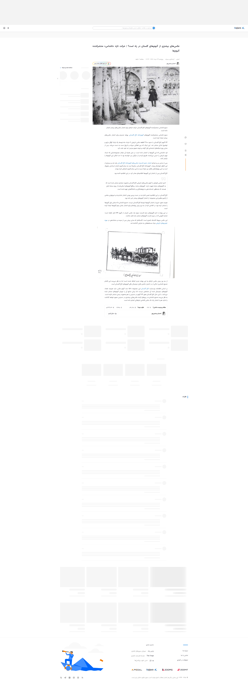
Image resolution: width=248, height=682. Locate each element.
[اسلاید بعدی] (57, 78)
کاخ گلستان (145, 289)
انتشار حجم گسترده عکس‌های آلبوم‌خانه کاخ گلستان (134, 163)
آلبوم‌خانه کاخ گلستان (136, 135)
